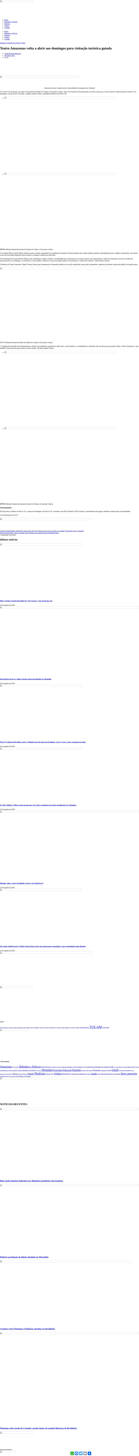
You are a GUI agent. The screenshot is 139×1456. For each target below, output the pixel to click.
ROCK (77, 1027)
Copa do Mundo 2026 (128, 1067)
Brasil (43, 1067)
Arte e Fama (15, 1067)
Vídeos (6, 26)
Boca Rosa (5, 1027)
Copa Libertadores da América (27, 1070)
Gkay (32, 1027)
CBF (84, 1067)
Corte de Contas (13, 1027)
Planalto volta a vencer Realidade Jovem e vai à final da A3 (21, 883)
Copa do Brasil (118, 1067)
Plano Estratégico (65, 1027)
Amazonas (6, 1066)
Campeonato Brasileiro (67, 1067)
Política (58, 1073)
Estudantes (19, 1027)
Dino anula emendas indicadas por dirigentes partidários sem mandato (31, 1181)
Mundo (31, 1074)
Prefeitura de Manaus (78, 1074)
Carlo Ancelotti (77, 1067)
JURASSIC (36, 1027)
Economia (58, 1070)
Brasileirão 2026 (56, 1067)
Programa (88, 1074)
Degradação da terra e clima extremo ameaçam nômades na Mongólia (25, 679)
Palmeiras (47, 1074)
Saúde (94, 1073)
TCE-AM (96, 1027)
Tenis (7, 1076)
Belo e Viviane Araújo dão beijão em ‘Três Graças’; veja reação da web (26, 601)
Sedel (98, 1074)
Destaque (47, 1070)
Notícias (7, 24)
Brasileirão (48, 1067)
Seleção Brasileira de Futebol (110, 1074)
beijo (1, 1027)
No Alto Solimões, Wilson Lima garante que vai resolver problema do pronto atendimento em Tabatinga (38, 805)
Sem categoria (129, 1073)
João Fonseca (9, 1074)
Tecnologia (3, 1076)
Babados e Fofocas (10, 22)
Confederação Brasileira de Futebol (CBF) (99, 1067)
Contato (7, 28)
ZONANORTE (105, 1027)
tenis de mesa (12, 1076)
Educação (67, 1070)
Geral (115, 1070)
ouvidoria (58, 1027)
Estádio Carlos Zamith (87, 1070)
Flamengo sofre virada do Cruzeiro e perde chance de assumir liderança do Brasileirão (38, 1428)
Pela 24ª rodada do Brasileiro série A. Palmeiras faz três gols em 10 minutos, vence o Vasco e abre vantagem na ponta (43, 742)
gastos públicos (26, 1027)
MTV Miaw (53, 1027)
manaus (47, 1027)
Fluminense (104, 1070)
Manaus (15, 1074)
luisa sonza (42, 1027)
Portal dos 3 (66, 1074)
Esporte (76, 1070)
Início (6, 20)
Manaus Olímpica (22, 1074)
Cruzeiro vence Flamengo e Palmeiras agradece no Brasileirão (27, 1329)
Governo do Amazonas (125, 1070)
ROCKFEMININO (84, 1027)
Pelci (52, 1074)
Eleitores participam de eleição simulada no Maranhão (24, 1257)
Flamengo (97, 1070)
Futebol (109, 1070)
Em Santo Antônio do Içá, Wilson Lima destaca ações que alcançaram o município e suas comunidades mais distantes (43, 946)
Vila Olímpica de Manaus (23, 1076)
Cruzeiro (39, 1070)
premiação (73, 1027)
